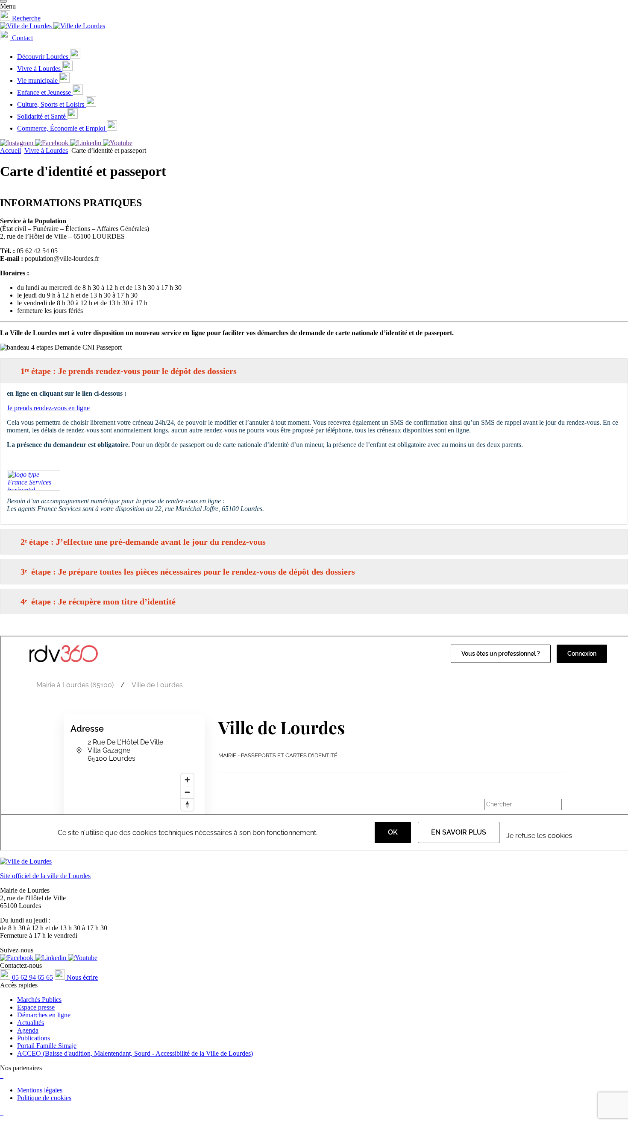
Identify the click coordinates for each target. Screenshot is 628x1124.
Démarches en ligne (43, 1015)
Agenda (27, 1030)
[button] (3, 1)
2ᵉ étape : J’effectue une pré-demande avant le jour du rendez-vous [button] (143, 541)
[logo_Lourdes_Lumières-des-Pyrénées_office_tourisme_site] (1, 1075)
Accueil (10, 150)
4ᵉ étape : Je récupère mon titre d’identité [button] (98, 601)
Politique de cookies (44, 1097)
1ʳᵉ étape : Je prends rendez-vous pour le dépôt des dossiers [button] (129, 371)
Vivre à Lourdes (46, 150)
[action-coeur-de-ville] (2, 1112)
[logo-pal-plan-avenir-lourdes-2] (1, 1112)
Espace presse (36, 1007)
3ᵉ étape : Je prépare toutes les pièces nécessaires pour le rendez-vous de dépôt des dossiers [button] (188, 571)
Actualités (30, 1022)
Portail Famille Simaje (46, 1045)
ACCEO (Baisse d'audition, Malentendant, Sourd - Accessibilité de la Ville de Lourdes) (135, 1053)
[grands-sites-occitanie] (1, 1120)
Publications (33, 1038)
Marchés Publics (39, 999)
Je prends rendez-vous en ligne (48, 408)
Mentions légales (39, 1090)
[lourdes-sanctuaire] (2, 1075)
